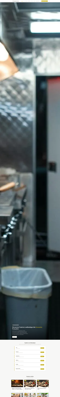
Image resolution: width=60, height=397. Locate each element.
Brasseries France (15, 1)
